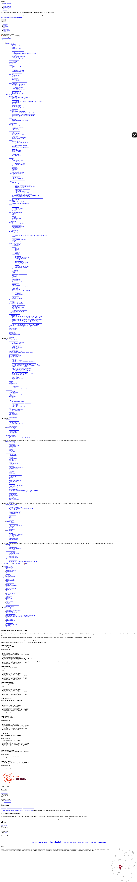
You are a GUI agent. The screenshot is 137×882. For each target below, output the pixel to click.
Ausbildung (17, 80)
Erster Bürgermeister (16, 45)
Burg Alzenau (15, 177)
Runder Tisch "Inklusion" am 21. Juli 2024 (21, 196)
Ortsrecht (11, 64)
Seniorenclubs (15, 230)
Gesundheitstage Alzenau (17, 160)
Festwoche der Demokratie (18, 311)
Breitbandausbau (13, 123)
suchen (17, 35)
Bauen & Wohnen (13, 96)
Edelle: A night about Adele (18, 374)
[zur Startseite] (6, 38)
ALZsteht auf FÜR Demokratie (16, 303)
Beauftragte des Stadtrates (18, 70)
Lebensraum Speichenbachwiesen (19, 274)
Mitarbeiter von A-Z (16, 75)
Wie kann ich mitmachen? (18, 138)
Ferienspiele (14, 149)
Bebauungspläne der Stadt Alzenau (20, 98)
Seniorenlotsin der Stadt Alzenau (19, 223)
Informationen (18, 293)
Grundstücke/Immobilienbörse (16, 173)
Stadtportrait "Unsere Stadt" (15, 243)
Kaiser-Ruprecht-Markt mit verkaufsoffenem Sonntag (21, 352)
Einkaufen (11, 124)
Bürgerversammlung (13, 315)
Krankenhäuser (15, 168)
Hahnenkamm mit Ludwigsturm (22, 257)
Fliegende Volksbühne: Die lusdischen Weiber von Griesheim (26, 365)
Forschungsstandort (10, 435)
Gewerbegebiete (12, 428)
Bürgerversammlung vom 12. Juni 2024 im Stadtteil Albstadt (25, 324)
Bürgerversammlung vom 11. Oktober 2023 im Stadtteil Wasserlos (27, 323)
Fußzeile (5, 10)
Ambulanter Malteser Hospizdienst (22, 234)
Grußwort (14, 359)
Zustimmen (3, 21)
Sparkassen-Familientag (14, 356)
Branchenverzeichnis (14, 421)
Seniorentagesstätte (16, 227)
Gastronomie (12, 391)
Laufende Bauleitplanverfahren (19, 107)
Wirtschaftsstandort (13, 433)
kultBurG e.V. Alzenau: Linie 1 (19, 360)
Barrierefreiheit (6, 30)
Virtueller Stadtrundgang (17, 127)
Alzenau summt (15, 296)
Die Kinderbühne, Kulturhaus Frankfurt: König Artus (24, 363)
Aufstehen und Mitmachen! (18, 307)
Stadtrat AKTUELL (16, 66)
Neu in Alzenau (12, 221)
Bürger (8, 37)
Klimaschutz (15, 275)
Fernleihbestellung (19, 208)
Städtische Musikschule (17, 210)
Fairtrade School (15, 136)
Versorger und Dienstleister (15, 424)
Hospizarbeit (15, 232)
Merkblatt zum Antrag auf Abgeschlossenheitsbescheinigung (28, 101)
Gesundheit (11, 159)
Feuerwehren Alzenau (14, 156)
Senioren (11, 222)
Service (8, 419)
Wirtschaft (5, 418)
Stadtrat (11, 65)
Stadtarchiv (14, 268)
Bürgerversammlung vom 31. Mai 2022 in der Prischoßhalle (25, 320)
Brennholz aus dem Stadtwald (18, 281)
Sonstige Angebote (16, 155)
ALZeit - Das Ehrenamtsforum (19, 239)
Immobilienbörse (16, 106)
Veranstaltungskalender (14, 334)
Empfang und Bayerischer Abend (22, 189)
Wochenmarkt (15, 128)
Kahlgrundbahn (15, 214)
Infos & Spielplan (16, 375)
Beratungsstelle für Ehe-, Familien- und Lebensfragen (24, 113)
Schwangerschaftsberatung (18, 116)
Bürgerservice (12, 49)
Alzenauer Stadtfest (13, 341)
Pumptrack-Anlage (13, 413)
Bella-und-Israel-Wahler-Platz (21, 262)
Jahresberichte (15, 92)
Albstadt (17, 248)
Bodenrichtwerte (15, 102)
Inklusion (11, 181)
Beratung (14, 236)
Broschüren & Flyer (16, 91)
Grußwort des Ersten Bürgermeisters (23, 185)
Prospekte (11, 395)
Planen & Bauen (15, 100)
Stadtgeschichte (15, 245)
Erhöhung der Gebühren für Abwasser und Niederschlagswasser (23, 325)
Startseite (5, 24)
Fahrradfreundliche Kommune (16, 409)
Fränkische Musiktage (14, 354)
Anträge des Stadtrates (17, 73)
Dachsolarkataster (16, 103)
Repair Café (17, 209)
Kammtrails (11, 412)
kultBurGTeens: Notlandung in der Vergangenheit (23, 361)
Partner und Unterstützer (20, 191)
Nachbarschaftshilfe (16, 241)
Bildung (11, 118)
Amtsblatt (86, 842)
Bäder (10, 400)
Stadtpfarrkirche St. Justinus (21, 263)
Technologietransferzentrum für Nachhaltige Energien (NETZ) (23, 437)
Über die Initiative (16, 306)
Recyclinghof (15, 278)
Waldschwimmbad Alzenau (18, 401)
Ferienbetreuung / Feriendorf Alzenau (20, 147)
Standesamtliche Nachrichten (18, 180)
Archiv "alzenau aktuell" (20, 89)
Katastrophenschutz (13, 330)
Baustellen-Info (12, 312)
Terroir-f (17, 265)
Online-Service (15, 57)
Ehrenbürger (15, 271)
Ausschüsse (14, 69)
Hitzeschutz (14, 276)
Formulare (14, 52)
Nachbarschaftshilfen (16, 229)
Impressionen (18, 183)
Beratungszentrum (13, 110)
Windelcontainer (15, 152)
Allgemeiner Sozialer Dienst (18, 111)
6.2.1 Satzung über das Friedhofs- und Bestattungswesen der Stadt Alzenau (17, 808)
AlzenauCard (12, 301)
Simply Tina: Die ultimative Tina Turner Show (22, 373)
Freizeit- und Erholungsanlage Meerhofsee (21, 403)
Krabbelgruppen (15, 154)
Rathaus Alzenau (16, 176)
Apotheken (14, 167)
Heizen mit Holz (15, 283)
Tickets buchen (15, 405)
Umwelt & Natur (13, 272)
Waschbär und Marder (17, 298)
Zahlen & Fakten (16, 244)
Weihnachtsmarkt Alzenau (15, 355)
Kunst (10, 382)
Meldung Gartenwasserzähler (18, 56)
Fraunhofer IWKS (13, 436)
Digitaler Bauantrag (16, 105)
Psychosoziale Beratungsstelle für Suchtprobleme (23, 115)
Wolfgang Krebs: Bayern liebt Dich (20, 372)
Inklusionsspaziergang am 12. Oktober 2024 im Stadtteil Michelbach (27, 198)
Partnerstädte (15, 270)
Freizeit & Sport (9, 399)
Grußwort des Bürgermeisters (18, 342)
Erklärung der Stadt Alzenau (18, 305)
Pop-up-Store (18, 190)
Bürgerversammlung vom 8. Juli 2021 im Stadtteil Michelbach (26, 317)
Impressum (5, 31)
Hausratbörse (15, 288)
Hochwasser (15, 297)
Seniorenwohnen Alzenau (18, 226)
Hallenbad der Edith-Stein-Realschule (20, 406)
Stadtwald (14, 284)
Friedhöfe (21, 37)
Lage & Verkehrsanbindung (15, 212)
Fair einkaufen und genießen (18, 134)
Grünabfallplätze (15, 280)
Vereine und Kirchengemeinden (19, 137)
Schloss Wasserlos (19, 259)
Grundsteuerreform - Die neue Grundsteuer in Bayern (24, 53)
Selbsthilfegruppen (16, 171)
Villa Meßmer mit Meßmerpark (22, 266)
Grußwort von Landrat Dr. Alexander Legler (25, 186)
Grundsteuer (15, 109)
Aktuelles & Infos (10, 299)
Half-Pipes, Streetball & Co (15, 410)
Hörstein (17, 249)
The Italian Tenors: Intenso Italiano (20, 369)
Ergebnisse (14, 61)
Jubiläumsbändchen (16, 345)
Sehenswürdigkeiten (16, 254)
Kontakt (5, 25)
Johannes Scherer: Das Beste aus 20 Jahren (21, 370)
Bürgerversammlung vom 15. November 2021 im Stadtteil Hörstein (27, 319)
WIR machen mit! (16, 308)
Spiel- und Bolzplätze (17, 150)
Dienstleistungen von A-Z (18, 51)
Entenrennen (15, 350)
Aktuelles (48, 842)
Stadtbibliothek (15, 207)
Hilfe (4, 27)
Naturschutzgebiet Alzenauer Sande (20, 287)
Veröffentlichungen (13, 83)
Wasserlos (17, 253)
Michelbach (17, 252)
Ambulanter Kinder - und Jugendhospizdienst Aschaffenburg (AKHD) (31, 235)
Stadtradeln (11, 337)
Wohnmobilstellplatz (16, 218)
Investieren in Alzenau (14, 430)
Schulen (14, 119)
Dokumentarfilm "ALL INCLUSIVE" (23, 194)
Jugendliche (11, 200)
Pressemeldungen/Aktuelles (18, 93)
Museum (11, 381)
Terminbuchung (12, 333)
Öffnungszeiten (42, 842)
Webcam (11, 336)
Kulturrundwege (13, 383)
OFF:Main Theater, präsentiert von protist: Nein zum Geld (25, 364)
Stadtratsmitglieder (16, 67)
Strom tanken (15, 219)
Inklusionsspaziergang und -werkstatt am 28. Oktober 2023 (25, 195)
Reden (13, 47)
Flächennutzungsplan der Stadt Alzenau (21, 97)
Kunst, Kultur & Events (11, 339)
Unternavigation (7, 7)
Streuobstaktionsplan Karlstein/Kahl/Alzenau (22, 290)
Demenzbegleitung (16, 238)
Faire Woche (15, 132)
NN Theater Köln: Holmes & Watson (20, 366)
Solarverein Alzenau (16, 292)
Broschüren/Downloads (14, 314)
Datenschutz (6, 29)
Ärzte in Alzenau (16, 165)
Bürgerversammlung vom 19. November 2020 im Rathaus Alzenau (27, 316)
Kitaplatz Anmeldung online (21, 142)
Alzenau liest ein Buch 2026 (15, 351)
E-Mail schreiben (7, 800)
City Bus (14, 213)
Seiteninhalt (6, 8)
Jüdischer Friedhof (19, 261)
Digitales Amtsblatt (19, 85)
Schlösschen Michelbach (17, 178)
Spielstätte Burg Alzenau (17, 378)
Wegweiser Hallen (13, 417)
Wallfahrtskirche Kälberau (21, 267)
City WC (11, 408)
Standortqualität (12, 431)
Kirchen (11, 204)
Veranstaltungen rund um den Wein (20, 388)
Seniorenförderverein (16, 225)
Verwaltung (11, 74)
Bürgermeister (12, 44)
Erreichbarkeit (15, 78)
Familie (10, 140)
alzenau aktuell (15, 88)
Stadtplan (14, 216)
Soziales (11, 231)
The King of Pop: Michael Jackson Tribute (21, 368)
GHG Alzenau (15, 129)
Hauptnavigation (7, 6)
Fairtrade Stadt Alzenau (14, 131)
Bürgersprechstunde (16, 48)
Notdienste (14, 169)
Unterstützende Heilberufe (18, 172)
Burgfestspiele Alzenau (14, 357)
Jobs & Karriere (15, 79)
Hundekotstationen (16, 289)
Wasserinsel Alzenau (16, 151)
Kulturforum (15, 122)
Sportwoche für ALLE (17, 199)
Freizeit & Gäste (7, 338)
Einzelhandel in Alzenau (17, 125)
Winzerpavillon (15, 386)
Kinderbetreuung (16, 141)
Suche (4, 5)
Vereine (11, 415)
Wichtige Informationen (17, 348)
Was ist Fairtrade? (16, 133)
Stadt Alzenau (4, 825)
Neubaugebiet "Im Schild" (18, 423)
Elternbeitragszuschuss (20, 143)
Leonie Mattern (4, 793)
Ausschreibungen (19, 87)
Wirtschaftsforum (13, 432)
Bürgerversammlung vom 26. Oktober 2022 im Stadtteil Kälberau (27, 321)
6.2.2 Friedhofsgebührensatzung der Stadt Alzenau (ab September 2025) (17, 810)
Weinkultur (11, 384)
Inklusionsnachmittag (19, 187)
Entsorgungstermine (16, 285)
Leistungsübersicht (16, 55)
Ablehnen (3, 19)
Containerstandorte (16, 279)
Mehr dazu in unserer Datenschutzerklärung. (12, 17)
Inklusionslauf (18, 161)
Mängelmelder (12, 62)
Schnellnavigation (7, 3)
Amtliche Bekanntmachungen (18, 84)
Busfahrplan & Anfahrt (17, 347)
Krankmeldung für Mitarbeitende (19, 82)
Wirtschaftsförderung (11, 427)
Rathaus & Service (10, 43)
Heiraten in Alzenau (13, 174)
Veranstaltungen (12, 379)
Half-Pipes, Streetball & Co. (18, 201)
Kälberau (17, 250)
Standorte (14, 76)
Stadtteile (14, 247)
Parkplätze (14, 217)
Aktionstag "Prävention (20, 163)
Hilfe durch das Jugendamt (21, 145)
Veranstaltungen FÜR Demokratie (19, 310)
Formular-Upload (19, 58)
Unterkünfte (12, 397)
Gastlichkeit (9, 390)
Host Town (14, 182)
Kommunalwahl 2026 (14, 60)
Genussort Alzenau (13, 392)
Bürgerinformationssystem (18, 71)
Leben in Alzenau (15, 37)
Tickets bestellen (15, 377)
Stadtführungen (12, 396)
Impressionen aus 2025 (20, 164)
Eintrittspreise (15, 404)
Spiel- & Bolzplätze (13, 414)
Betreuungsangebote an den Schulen (20, 120)
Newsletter (5, 26)
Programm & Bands (16, 343)
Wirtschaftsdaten (13, 426)
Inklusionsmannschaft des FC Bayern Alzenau (25, 192)
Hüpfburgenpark (15, 346)
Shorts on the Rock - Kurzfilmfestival (20, 203)
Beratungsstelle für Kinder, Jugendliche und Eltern (23, 114)
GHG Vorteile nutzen (17, 302)
